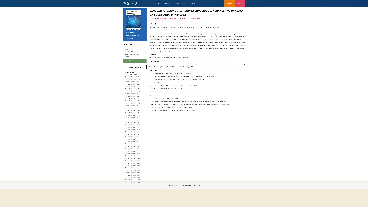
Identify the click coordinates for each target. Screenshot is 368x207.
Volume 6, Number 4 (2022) (132, 127)
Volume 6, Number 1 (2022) (132, 134)
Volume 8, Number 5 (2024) (132, 96)
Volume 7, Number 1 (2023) (132, 120)
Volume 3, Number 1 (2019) (132, 177)
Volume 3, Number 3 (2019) (132, 173)
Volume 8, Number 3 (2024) (132, 101)
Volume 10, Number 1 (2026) (133, 77)
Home (144, 3)
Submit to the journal (134, 61)
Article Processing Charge (132, 54)
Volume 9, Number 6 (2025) (132, 79)
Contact (193, 3)
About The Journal (130, 47)
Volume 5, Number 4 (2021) (132, 141)
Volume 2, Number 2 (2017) (132, 180)
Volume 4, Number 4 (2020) (132, 156)
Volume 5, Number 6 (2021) (132, 137)
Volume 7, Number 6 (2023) (132, 108)
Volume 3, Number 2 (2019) (132, 175)
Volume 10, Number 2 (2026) (133, 74)
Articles (167, 3)
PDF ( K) (183, 18)
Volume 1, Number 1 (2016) (132, 182)
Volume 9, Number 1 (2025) (132, 91)
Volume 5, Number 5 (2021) (132, 139)
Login (240, 3)
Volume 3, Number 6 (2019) (132, 165)
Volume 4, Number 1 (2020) (132, 163)
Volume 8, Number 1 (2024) (132, 105)
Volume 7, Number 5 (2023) (132, 110)
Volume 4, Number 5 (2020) (132, 153)
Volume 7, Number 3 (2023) (132, 115)
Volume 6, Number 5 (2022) (132, 125)
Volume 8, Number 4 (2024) (132, 98)
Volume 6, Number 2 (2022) (132, 132)
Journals (155, 3)
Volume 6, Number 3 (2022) (132, 129)
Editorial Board (129, 52)
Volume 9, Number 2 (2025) (132, 89)
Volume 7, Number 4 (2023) (132, 113)
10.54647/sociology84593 (159, 21)
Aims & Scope (129, 49)
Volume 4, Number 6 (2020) (132, 151)
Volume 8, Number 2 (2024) (132, 103)
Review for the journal (135, 67)
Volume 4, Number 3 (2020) (132, 158)
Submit (230, 3)
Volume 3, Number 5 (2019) (132, 168)
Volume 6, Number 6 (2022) (132, 122)
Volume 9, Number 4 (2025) (132, 84)
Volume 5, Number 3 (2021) (132, 144)
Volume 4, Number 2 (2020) (132, 161)
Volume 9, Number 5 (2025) (132, 82)
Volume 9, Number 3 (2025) (132, 86)
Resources (180, 3)
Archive (127, 56)
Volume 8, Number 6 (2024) (132, 93)
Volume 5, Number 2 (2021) (132, 146)
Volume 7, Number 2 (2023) (132, 117)
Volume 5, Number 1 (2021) (132, 149)
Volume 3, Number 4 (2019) (132, 170)
